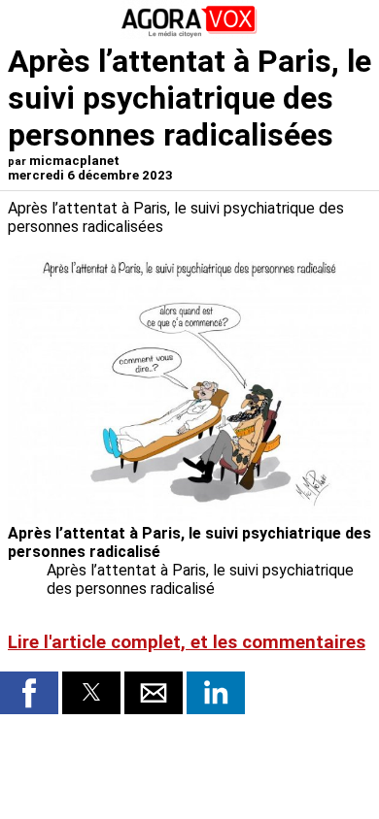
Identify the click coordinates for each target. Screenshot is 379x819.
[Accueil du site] (189, 33)
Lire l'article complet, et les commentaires (186, 642)
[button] (29, 693)
